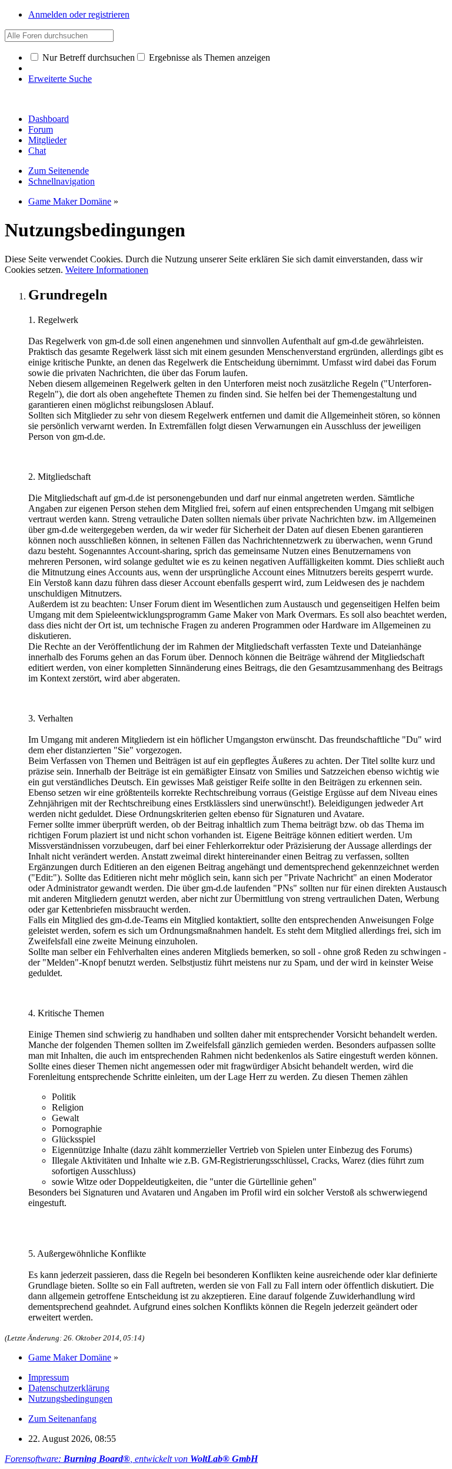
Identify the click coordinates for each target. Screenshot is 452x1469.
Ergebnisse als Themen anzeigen (208, 57)
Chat (37, 151)
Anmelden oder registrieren (78, 14)
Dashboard (48, 119)
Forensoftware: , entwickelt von (131, 1459)
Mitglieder (47, 140)
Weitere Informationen (106, 270)
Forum (40, 129)
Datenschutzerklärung (68, 1388)
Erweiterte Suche (60, 79)
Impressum (48, 1377)
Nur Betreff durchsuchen (87, 57)
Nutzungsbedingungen (70, 1399)
